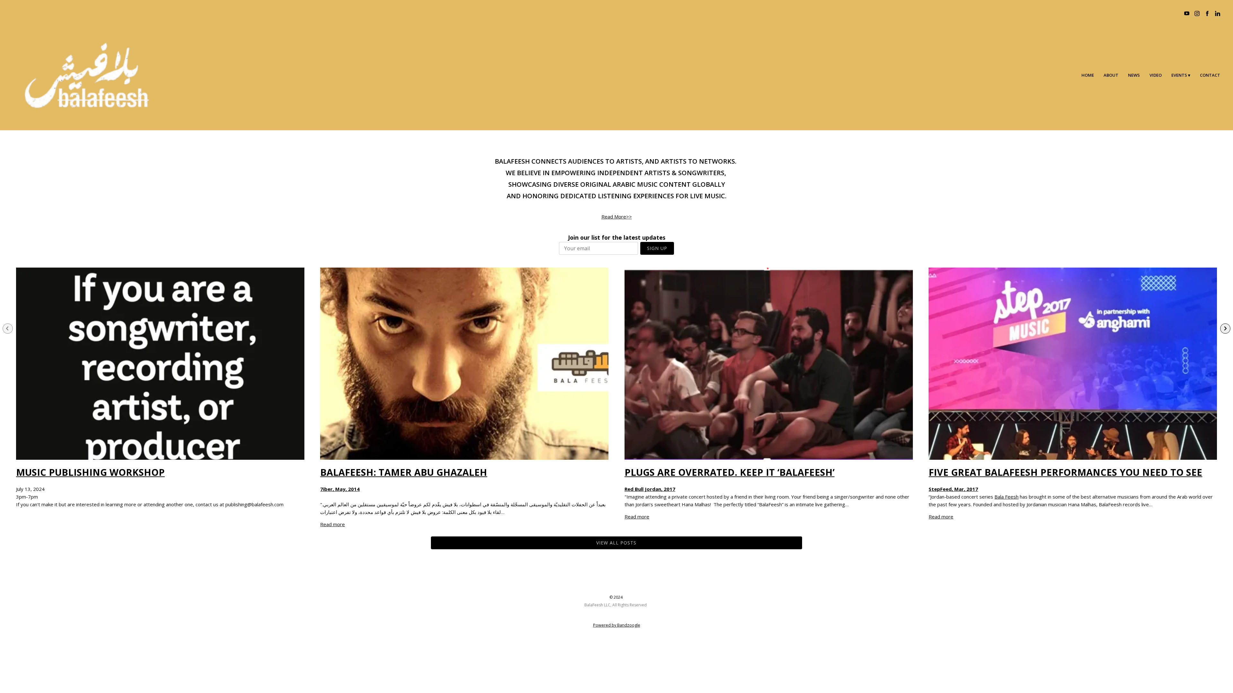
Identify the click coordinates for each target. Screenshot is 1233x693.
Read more (332, 524)
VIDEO (1156, 75)
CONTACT (1210, 75)
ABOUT (1111, 75)
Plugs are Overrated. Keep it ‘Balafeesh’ (730, 472)
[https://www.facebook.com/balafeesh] (1207, 13)
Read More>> (616, 216)
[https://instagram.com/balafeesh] (1197, 13)
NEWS (1134, 75)
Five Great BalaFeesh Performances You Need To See (1065, 472)
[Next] (1225, 328)
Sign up (657, 248)
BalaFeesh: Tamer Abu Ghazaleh (403, 472)
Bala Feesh (1006, 496)
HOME (1087, 75)
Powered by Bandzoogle (616, 625)
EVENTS (1179, 75)
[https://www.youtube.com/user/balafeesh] (1186, 13)
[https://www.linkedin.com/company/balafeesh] (1217, 13)
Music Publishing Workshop (90, 472)
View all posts (616, 543)
